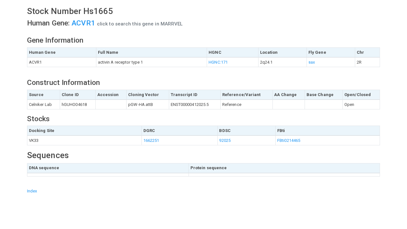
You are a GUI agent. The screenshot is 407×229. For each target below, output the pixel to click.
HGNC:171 (218, 62)
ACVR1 (84, 23)
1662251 (151, 140)
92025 (225, 140)
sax (311, 62)
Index (32, 191)
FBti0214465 (288, 140)
